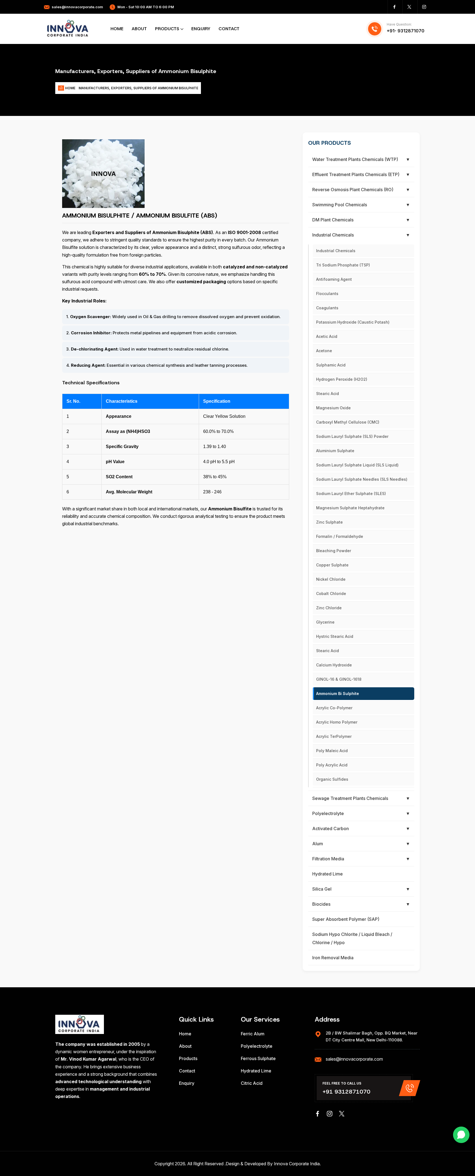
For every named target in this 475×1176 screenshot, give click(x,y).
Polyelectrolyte (256, 1046)
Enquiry (200, 29)
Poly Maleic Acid (332, 750)
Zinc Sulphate (329, 522)
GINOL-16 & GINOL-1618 (338, 679)
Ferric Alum (252, 1033)
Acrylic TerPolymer (334, 736)
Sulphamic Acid (331, 365)
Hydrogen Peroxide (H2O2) (341, 379)
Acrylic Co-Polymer (334, 707)
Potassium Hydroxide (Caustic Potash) (353, 322)
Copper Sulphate (332, 565)
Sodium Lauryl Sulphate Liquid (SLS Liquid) (357, 465)
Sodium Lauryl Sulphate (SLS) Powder (352, 436)
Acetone (324, 350)
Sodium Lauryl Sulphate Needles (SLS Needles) (361, 479)
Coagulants (327, 307)
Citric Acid (252, 1083)
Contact (229, 29)
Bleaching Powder (333, 550)
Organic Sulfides (332, 779)
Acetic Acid (326, 336)
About (139, 29)
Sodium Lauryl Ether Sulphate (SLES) (351, 493)
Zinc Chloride (329, 607)
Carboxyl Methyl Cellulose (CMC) (347, 422)
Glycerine (325, 622)
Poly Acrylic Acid (331, 765)
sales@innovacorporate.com (77, 7)
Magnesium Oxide (333, 407)
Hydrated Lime (256, 1071)
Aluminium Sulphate (335, 450)
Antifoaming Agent (334, 279)
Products (167, 29)
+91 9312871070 (346, 1091)
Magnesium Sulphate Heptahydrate (350, 507)
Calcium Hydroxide (334, 665)
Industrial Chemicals (335, 250)
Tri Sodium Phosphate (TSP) (343, 265)
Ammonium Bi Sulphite (337, 693)
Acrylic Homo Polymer (336, 722)
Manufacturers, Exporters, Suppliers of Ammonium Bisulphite (138, 88)
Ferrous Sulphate (258, 1058)
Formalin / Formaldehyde (339, 536)
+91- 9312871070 (405, 31)
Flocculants (327, 293)
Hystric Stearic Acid (334, 636)
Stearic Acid (327, 393)
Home (117, 29)
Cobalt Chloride (331, 593)
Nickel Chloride (331, 579)
